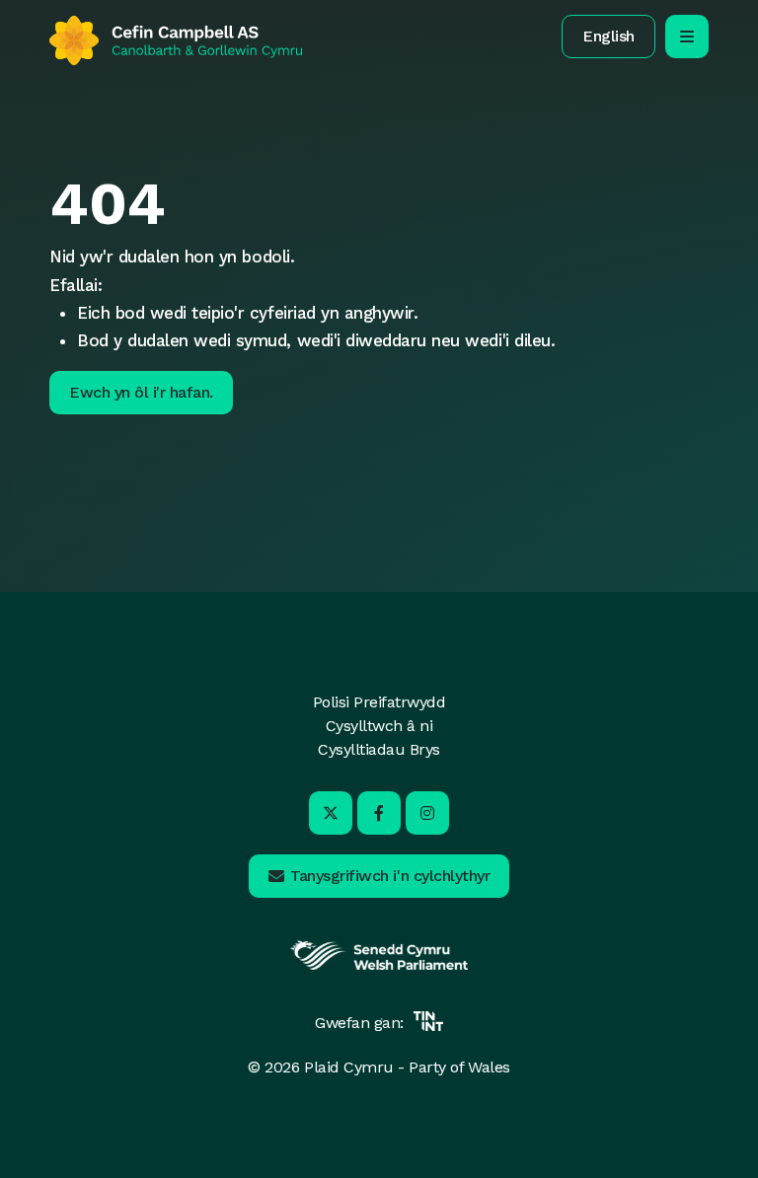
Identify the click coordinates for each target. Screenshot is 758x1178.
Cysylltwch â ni (379, 725)
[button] (608, 36)
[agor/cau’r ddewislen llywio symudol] (687, 36)
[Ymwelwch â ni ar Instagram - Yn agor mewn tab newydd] (427, 813)
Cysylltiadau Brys (379, 749)
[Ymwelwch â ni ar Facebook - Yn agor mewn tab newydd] (379, 813)
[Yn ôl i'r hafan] (175, 40)
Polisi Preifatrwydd (379, 702)
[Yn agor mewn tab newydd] (379, 967)
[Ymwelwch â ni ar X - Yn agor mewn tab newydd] (330, 813)
